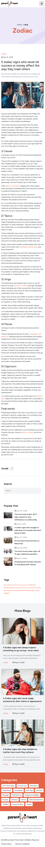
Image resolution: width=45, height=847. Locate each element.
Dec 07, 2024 (21, 511)
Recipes (5, 800)
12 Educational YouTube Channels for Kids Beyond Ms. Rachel (27, 563)
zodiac (6, 593)
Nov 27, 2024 (21, 537)
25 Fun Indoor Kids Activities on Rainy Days (26, 542)
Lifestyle (39, 790)
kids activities (8, 585)
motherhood (31, 585)
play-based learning (11, 590)
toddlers (37, 590)
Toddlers (5, 804)
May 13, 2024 (21, 558)
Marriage (5, 795)
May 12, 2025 (19, 764)
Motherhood (16, 795)
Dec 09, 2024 (21, 548)
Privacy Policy (6, 844)
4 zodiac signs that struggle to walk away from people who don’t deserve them (27, 530)
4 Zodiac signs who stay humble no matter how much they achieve (20, 750)
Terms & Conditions (22, 844)
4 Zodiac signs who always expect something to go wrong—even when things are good (21, 649)
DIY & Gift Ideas (8, 786)
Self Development (36, 800)
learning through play (19, 585)
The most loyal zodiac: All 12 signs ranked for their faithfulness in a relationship (25, 517)
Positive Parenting (25, 590)
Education (34, 786)
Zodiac (22, 30)
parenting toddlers (35, 587)
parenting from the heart (21, 587)
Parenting (8, 587)
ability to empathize (12, 186)
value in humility (28, 432)
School (23, 800)
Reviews (14, 800)
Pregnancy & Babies (32, 795)
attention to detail (21, 286)
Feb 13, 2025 (21, 524)
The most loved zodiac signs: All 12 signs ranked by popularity (27, 552)
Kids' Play (29, 790)
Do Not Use (22, 786)
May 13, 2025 (19, 662)
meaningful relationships (29, 247)
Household (18, 790)
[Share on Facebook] (12, 469)
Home (19, 25)
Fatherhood (6, 790)
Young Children (17, 804)
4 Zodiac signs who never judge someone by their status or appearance (22, 699)
